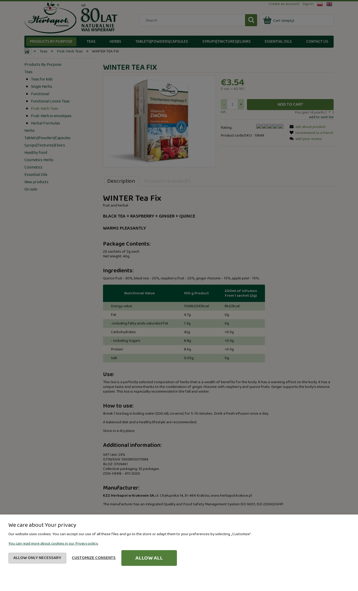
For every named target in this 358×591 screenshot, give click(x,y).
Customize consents (94, 557)
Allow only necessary (37, 557)
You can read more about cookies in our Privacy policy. (53, 543)
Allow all (149, 558)
